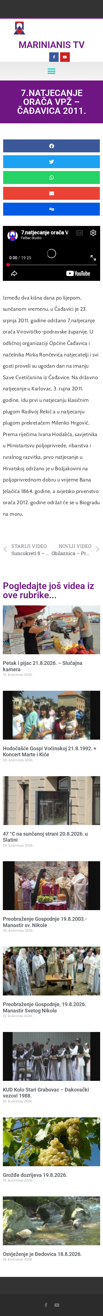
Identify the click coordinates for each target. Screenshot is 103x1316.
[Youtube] (65, 57)
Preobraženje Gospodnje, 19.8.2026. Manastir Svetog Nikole (44, 1007)
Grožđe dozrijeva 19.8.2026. (35, 1175)
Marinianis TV (52, 44)
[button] (51, 71)
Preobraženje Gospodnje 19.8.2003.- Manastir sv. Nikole (45, 922)
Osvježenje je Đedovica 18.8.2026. (42, 1254)
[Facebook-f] (54, 57)
